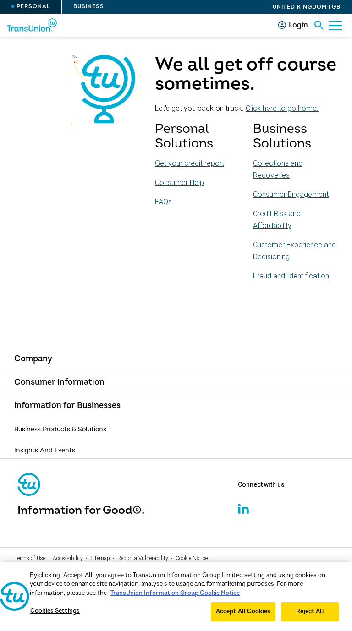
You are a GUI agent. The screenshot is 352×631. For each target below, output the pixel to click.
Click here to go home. (282, 108)
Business (88, 6)
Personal (33, 6)
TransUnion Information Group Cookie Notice (175, 593)
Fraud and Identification (291, 276)
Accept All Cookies (243, 611)
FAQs (163, 201)
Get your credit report (189, 163)
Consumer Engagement (291, 194)
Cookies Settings (55, 611)
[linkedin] (243, 512)
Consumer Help (179, 182)
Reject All (310, 611)
